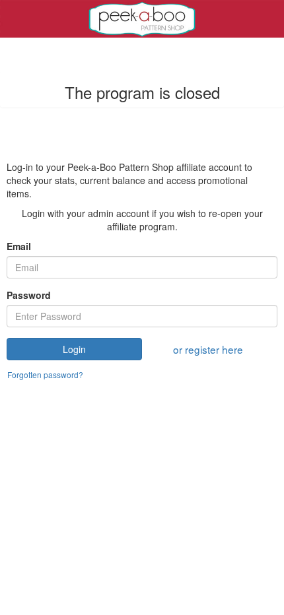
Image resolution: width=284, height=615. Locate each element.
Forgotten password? (45, 374)
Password (29, 295)
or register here (208, 349)
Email (19, 246)
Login (74, 349)
